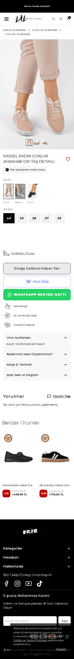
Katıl (64, 621)
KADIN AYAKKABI (14, 30)
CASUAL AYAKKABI (17, 34)
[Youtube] (28, 584)
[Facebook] (6, 584)
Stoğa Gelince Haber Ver (37, 268)
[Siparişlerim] (60, 18)
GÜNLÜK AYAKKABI (44, 30)
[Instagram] (17, 584)
